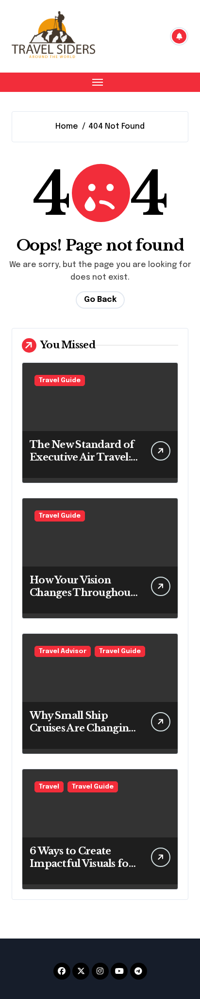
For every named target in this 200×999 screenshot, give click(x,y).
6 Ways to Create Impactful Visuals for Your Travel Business (81, 863)
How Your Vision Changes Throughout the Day (82, 592)
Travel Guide (60, 380)
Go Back (100, 300)
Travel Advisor (62, 651)
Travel (49, 787)
